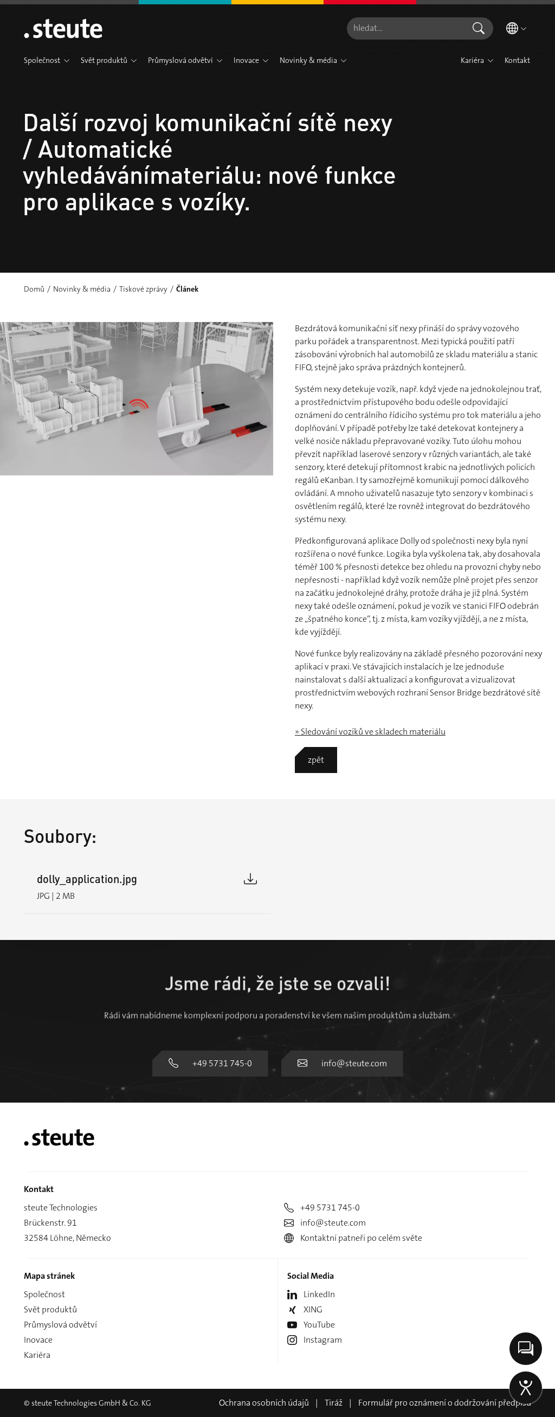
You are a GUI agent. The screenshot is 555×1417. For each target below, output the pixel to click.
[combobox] (405, 28)
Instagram (323, 1339)
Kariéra (37, 1355)
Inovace (38, 1339)
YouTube (319, 1324)
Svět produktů (50, 1309)
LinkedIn (319, 1294)
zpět (316, 759)
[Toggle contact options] (525, 1348)
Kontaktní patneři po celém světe (361, 1238)
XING (313, 1309)
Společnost (44, 1294)
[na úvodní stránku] (63, 28)
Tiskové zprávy (143, 289)
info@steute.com (354, 1063)
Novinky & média (82, 289)
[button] (66, 60)
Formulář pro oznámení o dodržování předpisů (444, 1402)
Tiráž (334, 1402)
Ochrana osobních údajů (264, 1402)
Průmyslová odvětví (60, 1324)
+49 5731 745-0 (222, 1063)
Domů (34, 289)
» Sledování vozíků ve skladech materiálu (370, 731)
